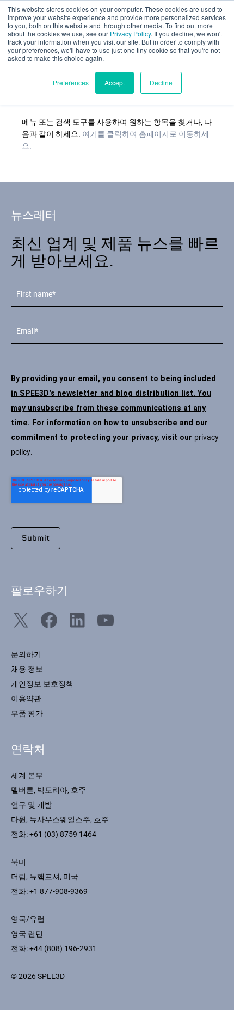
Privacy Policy (130, 33)
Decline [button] (161, 82)
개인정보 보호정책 (42, 684)
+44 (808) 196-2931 (63, 948)
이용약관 (26, 698)
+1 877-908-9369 (58, 891)
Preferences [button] (71, 82)
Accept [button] (114, 82)
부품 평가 (27, 713)
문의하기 (26, 654)
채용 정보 (27, 669)
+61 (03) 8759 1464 (62, 834)
